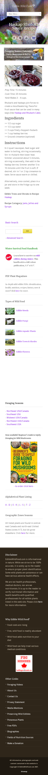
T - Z (28, 504)
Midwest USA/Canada (17, 417)
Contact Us (12, 696)
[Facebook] (14, 38)
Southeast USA (14, 414)
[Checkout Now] (33, 38)
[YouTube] (26, 38)
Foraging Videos (15, 684)
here (18, 291)
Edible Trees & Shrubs (26, 341)
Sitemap (24, 771)
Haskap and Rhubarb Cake (27, 113)
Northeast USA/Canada (18, 411)
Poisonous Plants (15, 720)
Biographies (13, 731)
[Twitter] (20, 38)
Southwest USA (14, 424)
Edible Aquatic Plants (26, 331)
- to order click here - (24, 486)
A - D (7, 504)
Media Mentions (15, 708)
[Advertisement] (22, 380)
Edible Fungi (22, 321)
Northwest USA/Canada (18, 421)
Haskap (8, 197)
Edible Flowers (23, 352)
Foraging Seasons (14, 403)
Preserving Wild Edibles (18, 714)
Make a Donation (15, 743)
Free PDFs (12, 725)
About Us (11, 690)
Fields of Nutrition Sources (20, 737)
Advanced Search (15, 238)
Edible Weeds (22, 310)
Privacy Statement (16, 702)
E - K (15, 504)
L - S (21, 504)
